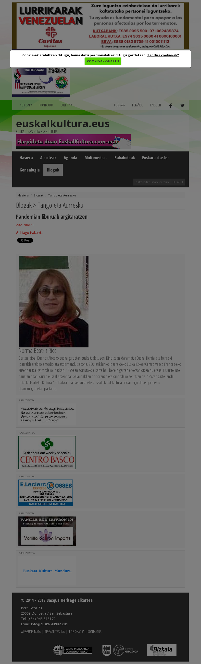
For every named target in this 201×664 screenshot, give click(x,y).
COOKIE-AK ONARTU (103, 61)
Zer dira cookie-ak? (163, 55)
